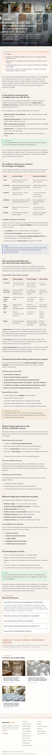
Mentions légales (41, 731)
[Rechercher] (19, 2)
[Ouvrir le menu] (25, 2)
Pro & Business (25, 743)
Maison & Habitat (10, 16)
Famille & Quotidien (27, 745)
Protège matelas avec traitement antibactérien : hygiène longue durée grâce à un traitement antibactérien (37, 679)
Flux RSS (6, 733)
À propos (39, 724)
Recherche (39, 728)
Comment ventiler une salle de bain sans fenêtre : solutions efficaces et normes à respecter (11, 679)
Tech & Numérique (26, 731)
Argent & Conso (26, 733)
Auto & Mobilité (26, 728)
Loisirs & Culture (26, 738)
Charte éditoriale (41, 733)
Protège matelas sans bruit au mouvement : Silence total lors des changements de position (11, 704)
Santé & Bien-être (26, 736)
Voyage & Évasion (26, 724)
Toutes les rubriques (42, 726)
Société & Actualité (26, 740)
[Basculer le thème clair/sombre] (22, 2)
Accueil (3, 16)
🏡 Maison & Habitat (7, 19)
